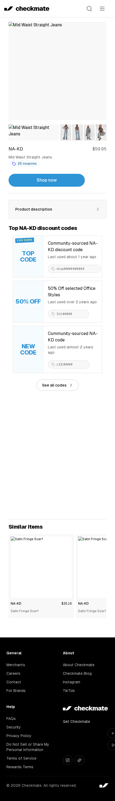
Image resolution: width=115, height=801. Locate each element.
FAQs (11, 718)
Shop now (47, 180)
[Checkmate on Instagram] (67, 760)
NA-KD (16, 603)
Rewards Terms (19, 767)
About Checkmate (78, 665)
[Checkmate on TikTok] (79, 760)
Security (13, 727)
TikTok (69, 690)
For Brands (16, 690)
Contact (13, 682)
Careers (13, 673)
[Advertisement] (57, 455)
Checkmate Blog (77, 673)
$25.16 (67, 603)
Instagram (71, 682)
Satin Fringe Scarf (25, 611)
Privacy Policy (19, 736)
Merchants (15, 665)
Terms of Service (21, 758)
